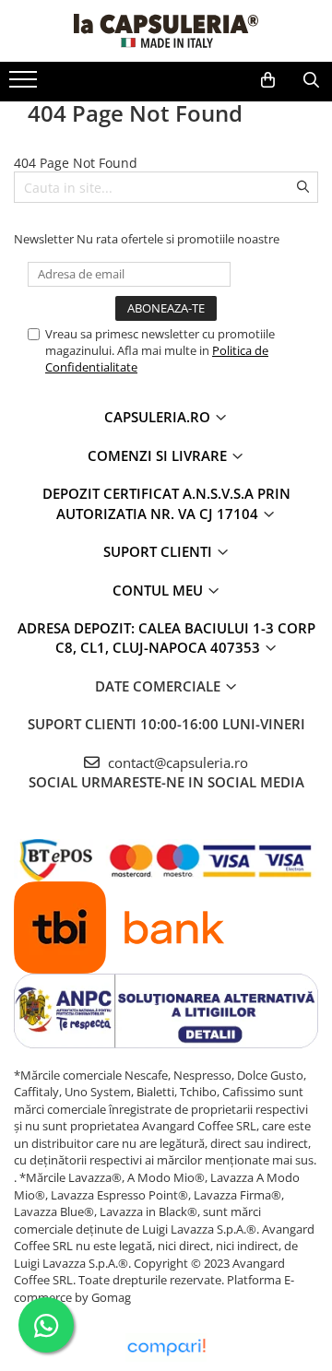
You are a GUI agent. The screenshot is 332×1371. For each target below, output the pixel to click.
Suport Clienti (159, 551)
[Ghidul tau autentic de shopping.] (166, 1347)
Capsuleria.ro (159, 417)
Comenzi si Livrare (159, 455)
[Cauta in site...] (311, 80)
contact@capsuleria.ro (176, 762)
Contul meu (160, 590)
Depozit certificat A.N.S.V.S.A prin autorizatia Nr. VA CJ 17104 (166, 503)
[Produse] (25, 85)
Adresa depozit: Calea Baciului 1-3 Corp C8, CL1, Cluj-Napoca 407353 (166, 637)
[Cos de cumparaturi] (268, 80)
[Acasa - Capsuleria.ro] (166, 31)
